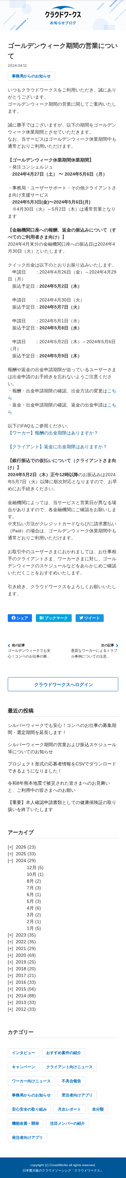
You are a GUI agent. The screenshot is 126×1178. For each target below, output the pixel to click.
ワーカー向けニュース (31, 1081)
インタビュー (23, 1053)
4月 (30, 908)
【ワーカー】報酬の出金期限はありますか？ (53, 432)
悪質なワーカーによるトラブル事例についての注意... (94, 653)
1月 (30, 928)
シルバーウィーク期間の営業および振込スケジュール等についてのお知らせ (62, 748)
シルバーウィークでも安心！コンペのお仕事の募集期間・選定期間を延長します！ (62, 729)
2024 (21, 860)
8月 (30, 881)
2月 (30, 921)
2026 (21, 847)
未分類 (98, 1109)
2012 (21, 1009)
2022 (21, 941)
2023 (21, 935)
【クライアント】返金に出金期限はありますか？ (57, 446)
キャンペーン (23, 1067)
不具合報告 (71, 1081)
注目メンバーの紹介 (67, 1123)
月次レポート (69, 1109)
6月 (30, 894)
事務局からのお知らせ (31, 76)
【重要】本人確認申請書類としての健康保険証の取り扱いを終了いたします (62, 806)
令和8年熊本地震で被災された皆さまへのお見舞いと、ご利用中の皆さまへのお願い (59, 787)
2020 (21, 955)
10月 (32, 874)
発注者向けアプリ (27, 1137)
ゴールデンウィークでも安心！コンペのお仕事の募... (29, 653)
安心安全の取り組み (29, 1109)
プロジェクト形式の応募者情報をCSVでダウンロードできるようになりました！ (62, 767)
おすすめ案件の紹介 (63, 1053)
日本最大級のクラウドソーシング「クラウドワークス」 (63, 1170)
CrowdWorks (58, 1165)
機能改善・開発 (25, 1123)
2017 (21, 975)
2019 (21, 961)
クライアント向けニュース (69, 1067)
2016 (21, 982)
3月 (30, 914)
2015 (21, 988)
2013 (21, 1002)
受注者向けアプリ (77, 1095)
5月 (30, 901)
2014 (21, 995)
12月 (32, 867)
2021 (21, 948)
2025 (21, 853)
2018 (21, 968)
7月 (30, 887)
